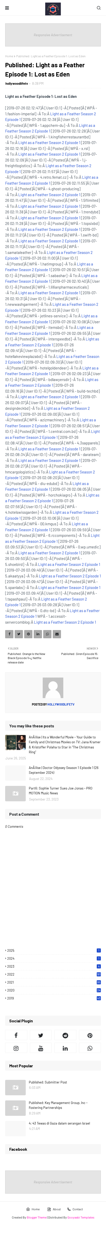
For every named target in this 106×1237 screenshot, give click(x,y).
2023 (53, 966)
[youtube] (41, 1048)
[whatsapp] (90, 1048)
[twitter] (41, 1035)
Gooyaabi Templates (80, 1217)
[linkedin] (65, 1048)
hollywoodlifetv (16, 83)
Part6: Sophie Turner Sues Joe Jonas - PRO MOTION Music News (60, 790)
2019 (53, 998)
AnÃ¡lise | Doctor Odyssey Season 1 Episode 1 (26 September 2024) (64, 770)
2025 (53, 950)
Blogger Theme (37, 1217)
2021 (53, 982)
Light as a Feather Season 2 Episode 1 (49, 142)
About (57, 1209)
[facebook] (16, 1035)
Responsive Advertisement (53, 35)
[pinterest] (90, 1035)
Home (9, 56)
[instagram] (16, 1048)
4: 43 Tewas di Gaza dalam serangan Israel (59, 1123)
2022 (54, 974)
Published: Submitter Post (48, 1082)
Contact (78, 1209)
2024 (53, 958)
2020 (53, 990)
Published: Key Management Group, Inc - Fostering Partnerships (58, 1105)
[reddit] (65, 1035)
